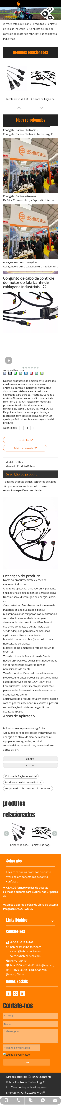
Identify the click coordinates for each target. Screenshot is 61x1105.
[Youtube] (22, 993)
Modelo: (10, 462)
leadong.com (38, 1087)
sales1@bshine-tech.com (25, 951)
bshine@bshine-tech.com (25, 947)
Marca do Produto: (16, 466)
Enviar (27, 1062)
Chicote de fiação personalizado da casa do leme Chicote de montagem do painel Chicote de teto (43, 99)
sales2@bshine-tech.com (25, 956)
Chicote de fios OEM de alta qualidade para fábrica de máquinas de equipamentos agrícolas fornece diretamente (17, 99)
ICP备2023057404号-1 (34, 1092)
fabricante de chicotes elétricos (23, 782)
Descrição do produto (21, 474)
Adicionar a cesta (23, 448)
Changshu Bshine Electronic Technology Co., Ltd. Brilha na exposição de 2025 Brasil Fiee (20, 126)
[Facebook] (8, 993)
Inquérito (23, 440)
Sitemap (11, 1092)
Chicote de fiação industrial (21, 776)
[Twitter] (15, 993)
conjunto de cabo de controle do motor (28, 788)
